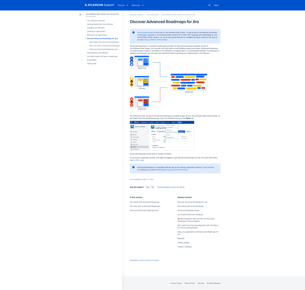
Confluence (142, 260)
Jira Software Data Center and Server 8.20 (102, 14)
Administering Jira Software (97, 53)
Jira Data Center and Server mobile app (102, 56)
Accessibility (92, 60)
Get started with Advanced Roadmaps (104, 42)
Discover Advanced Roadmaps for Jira (102, 38)
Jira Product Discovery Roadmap (190, 214)
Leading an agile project (96, 31)
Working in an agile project (97, 35)
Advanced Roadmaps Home (188, 210)
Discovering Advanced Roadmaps (191, 206)
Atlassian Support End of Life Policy (174, 170)
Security (201, 283)
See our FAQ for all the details (155, 40)
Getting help (91, 63)
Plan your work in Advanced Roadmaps (104, 46)
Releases (181, 238)
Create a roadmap (185, 247)
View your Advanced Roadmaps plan (103, 49)
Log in (216, 5)
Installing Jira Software (95, 28)
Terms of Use (190, 283)
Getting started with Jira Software (100, 24)
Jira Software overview (96, 21)
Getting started (183, 242)
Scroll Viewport (154, 260)
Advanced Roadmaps (145, 32)
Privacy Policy (176, 283)
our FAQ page (138, 160)
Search (209, 5)
